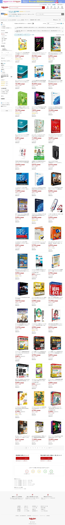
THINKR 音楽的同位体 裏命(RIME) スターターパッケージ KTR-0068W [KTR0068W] (22, 162)
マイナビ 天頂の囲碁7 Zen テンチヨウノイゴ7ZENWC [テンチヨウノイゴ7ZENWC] (22, 325)
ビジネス (29, 482)
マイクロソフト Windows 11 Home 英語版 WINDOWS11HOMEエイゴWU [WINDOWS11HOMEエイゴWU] (39, 189)
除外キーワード (3, 106)
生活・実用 (30, 480)
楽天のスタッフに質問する (46, 458)
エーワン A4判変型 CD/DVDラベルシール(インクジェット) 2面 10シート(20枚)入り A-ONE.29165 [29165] (39, 271)
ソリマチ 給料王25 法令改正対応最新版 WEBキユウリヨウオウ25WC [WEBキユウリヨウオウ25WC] (39, 82)
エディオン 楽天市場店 (14, 11)
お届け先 (2, 65)
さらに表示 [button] (3, 43)
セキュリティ (30, 481)
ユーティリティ (31, 485)
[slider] (1, 50)
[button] (60, 4)
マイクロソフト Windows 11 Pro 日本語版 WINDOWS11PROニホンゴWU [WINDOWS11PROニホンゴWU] (39, 215)
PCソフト (25, 480)
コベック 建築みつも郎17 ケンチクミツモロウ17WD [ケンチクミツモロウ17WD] (22, 108)
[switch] (11, 76)
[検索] (43, 7)
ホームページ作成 (31, 484)
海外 (4, 63)
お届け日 (2, 69)
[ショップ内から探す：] (62, 14)
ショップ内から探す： (40, 14)
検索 (7, 110)
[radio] (1, 24)
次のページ (50, 447)
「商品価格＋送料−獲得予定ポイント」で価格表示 (22, 23)
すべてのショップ (4, 19)
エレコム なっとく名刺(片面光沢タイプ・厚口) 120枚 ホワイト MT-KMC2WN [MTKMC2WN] (39, 381)
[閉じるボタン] (62, 28)
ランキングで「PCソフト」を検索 (20, 488)
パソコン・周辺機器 (20, 19)
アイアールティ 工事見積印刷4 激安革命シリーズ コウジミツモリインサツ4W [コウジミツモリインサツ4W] (55, 381)
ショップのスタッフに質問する (22, 458)
